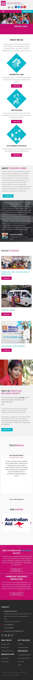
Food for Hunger (8, 310)
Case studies (4, 658)
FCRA (19, 665)
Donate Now (27, 11)
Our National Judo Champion (13, 346)
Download (6, 278)
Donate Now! (16, 570)
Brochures (21, 661)
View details (7, 429)
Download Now (16, 594)
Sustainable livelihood (7, 651)
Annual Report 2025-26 (24, 655)
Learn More (16, 86)
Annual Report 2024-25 (24, 658)
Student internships (23, 647)
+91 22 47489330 (9, 628)
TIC (17, 675)
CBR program (5, 647)
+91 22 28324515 (9, 624)
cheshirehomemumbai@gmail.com (14, 631)
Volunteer (20, 644)
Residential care (5, 644)
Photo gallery (5, 661)
